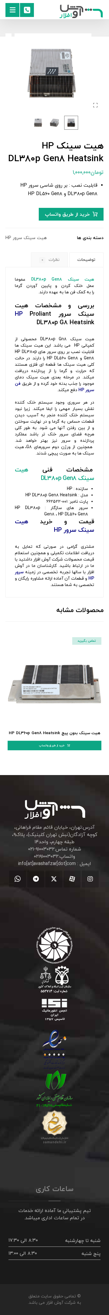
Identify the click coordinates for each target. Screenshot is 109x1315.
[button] (12, 10)
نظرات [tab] (50, 260)
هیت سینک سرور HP (26, 238)
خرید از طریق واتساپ (67, 214)
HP (19, 314)
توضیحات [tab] (86, 260)
